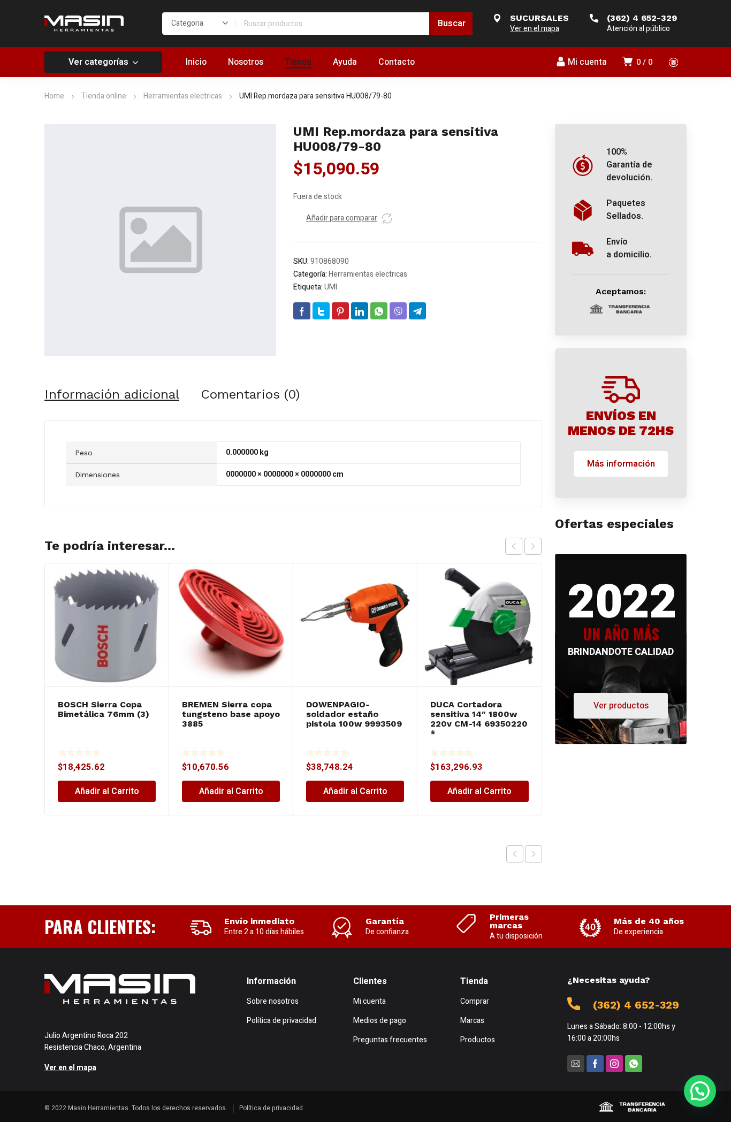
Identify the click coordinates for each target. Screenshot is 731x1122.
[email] (575, 1063)
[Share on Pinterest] (340, 310)
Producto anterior (514, 854)
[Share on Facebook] (301, 310)
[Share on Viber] (398, 310)
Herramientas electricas (182, 96)
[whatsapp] (633, 1063)
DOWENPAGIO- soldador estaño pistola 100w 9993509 (354, 714)
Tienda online (103, 96)
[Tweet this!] (321, 310)
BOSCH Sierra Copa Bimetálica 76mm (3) (103, 709)
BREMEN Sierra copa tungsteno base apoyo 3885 (231, 714)
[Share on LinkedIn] (359, 310)
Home (54, 96)
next (533, 546)
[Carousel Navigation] (523, 546)
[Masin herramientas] (84, 23)
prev (513, 546)
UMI (330, 287)
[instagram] (614, 1063)
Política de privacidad (271, 1108)
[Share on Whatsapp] (378, 310)
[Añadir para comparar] (387, 218)
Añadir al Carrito (107, 791)
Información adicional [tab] (111, 394)
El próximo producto (533, 854)
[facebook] (595, 1063)
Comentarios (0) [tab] (250, 394)
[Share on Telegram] (417, 310)
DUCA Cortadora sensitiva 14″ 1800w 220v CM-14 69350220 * (479, 718)
